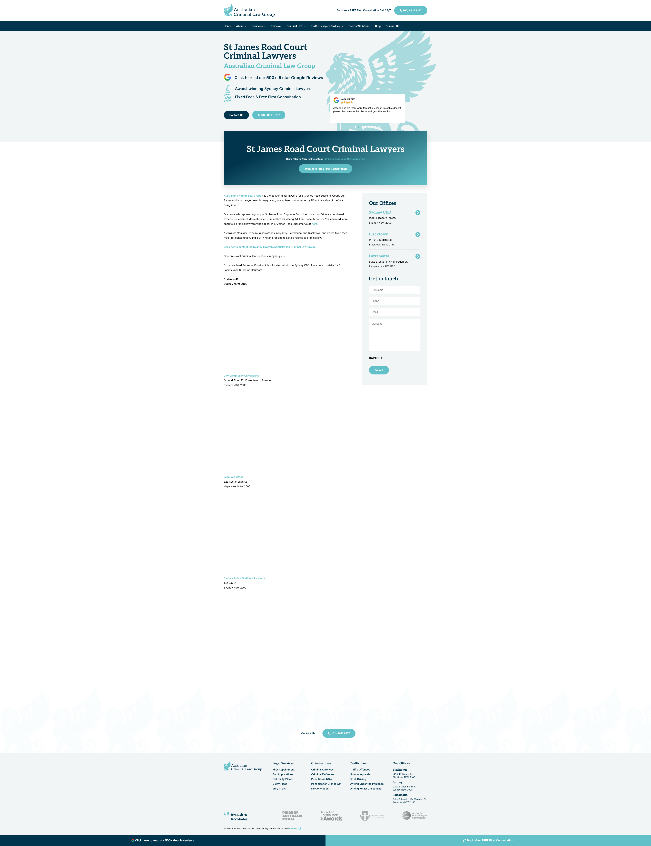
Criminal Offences (322, 769)
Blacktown (400, 770)
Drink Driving (358, 779)
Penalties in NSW (321, 779)
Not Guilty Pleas (282, 779)
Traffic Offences (360, 769)
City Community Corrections (241, 375)
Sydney (398, 782)
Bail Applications (283, 774)
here (314, 223)
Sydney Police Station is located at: (245, 578)
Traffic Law (358, 763)
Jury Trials (279, 788)
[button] (245, 26)
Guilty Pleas (280, 784)
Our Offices (401, 763)
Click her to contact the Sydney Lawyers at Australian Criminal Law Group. (270, 247)
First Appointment (283, 769)
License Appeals (360, 774)
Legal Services (283, 763)
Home (289, 159)
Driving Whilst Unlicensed (365, 788)
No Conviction (320, 788)
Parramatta (400, 795)
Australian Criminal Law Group (242, 195)
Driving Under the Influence (367, 784)
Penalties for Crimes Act (326, 784)
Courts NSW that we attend (308, 159)
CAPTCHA (375, 358)
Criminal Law (321, 763)
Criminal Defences (322, 774)
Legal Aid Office (233, 477)
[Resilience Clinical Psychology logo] (243, 766)
